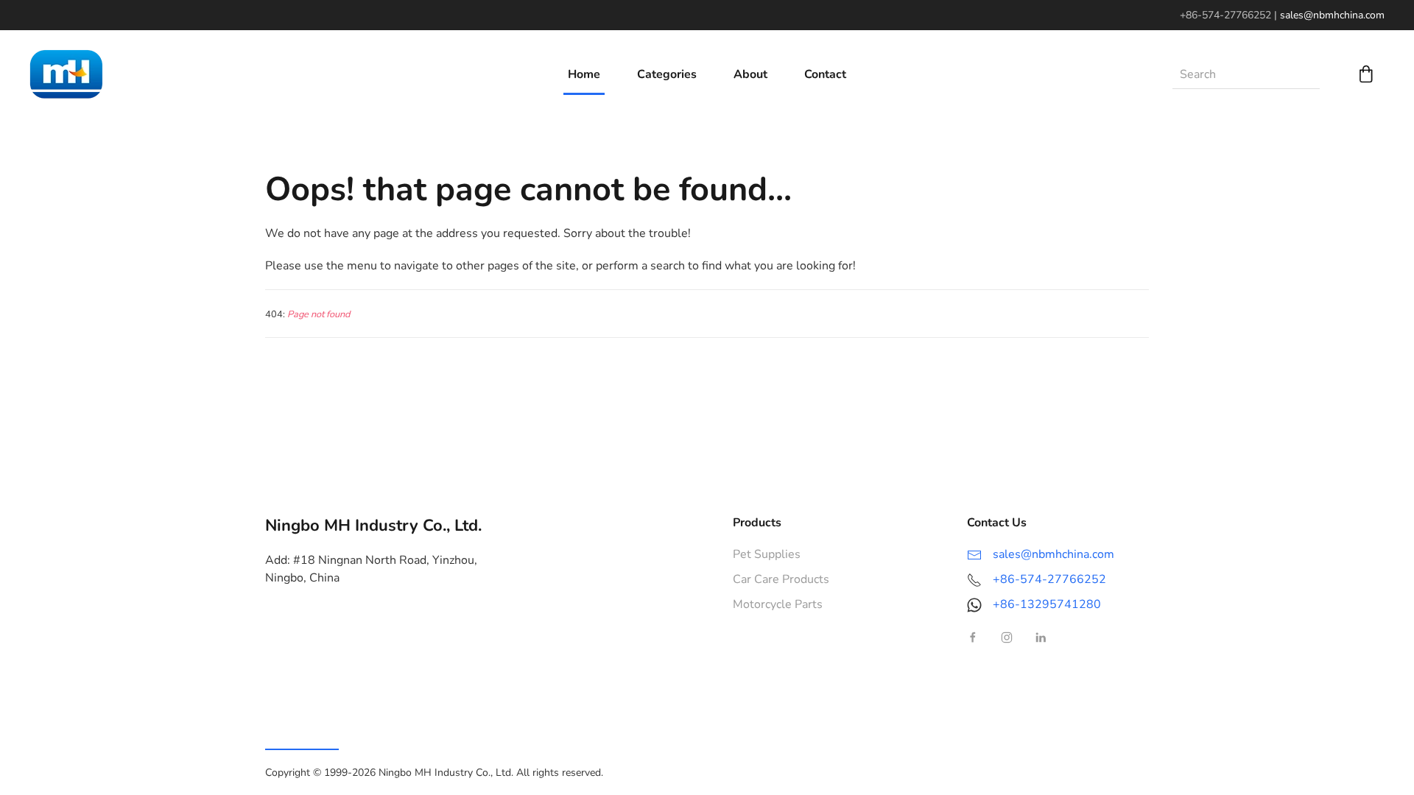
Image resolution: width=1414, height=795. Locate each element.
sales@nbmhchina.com (1332, 15)
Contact (825, 74)
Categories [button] (667, 74)
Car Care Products (781, 579)
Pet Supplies (767, 554)
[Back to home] (66, 74)
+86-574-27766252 (1049, 579)
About (750, 74)
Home (584, 74)
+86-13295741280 (1047, 604)
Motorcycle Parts (778, 604)
